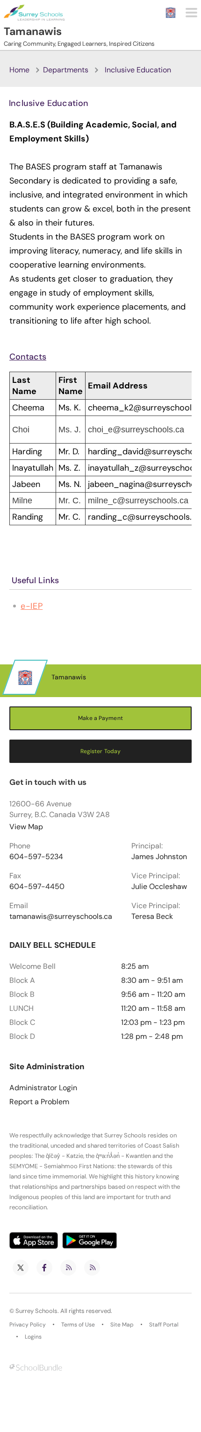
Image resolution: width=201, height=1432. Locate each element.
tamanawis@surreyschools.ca (60, 916)
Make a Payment (100, 718)
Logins (33, 1336)
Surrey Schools (36, 1311)
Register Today (100, 751)
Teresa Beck (152, 916)
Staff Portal (164, 1324)
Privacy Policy (27, 1324)
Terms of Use (78, 1324)
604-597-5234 (36, 856)
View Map (26, 827)
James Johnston (159, 856)
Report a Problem (39, 1102)
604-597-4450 (37, 886)
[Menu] (191, 12)
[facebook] (44, 1268)
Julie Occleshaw (159, 886)
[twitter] (21, 1268)
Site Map (122, 1324)
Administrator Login (43, 1088)
